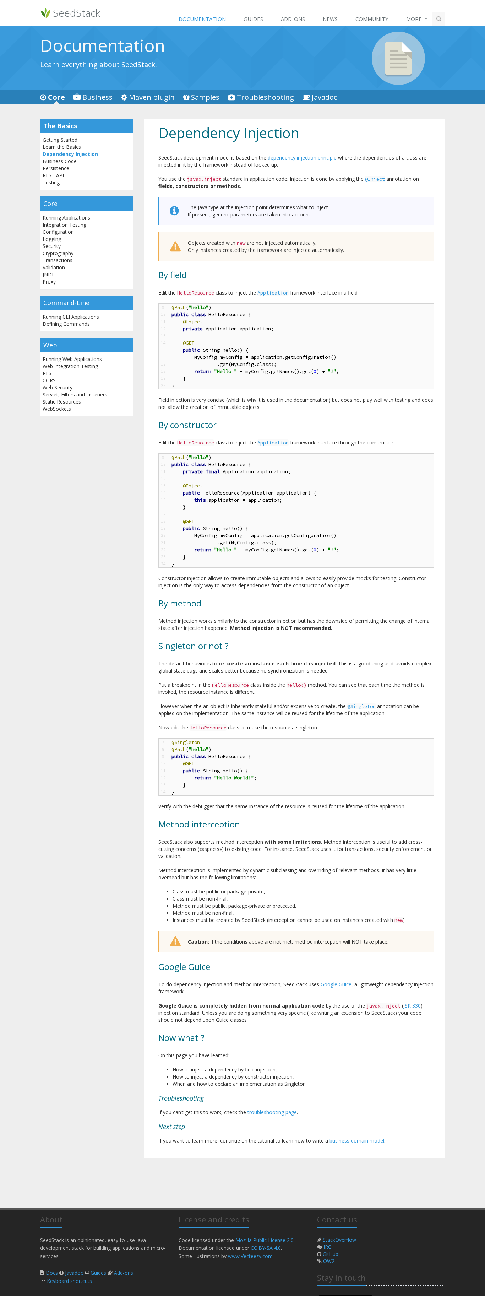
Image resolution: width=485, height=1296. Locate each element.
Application (273, 293)
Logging (52, 239)
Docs (52, 1272)
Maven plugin (152, 97)
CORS (49, 380)
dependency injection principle (302, 157)
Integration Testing (64, 224)
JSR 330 (412, 1005)
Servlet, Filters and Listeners (75, 394)
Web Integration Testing (70, 366)
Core (56, 97)
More (414, 18)
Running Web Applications (72, 359)
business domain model (356, 1140)
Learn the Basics (62, 147)
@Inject (375, 179)
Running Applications (66, 217)
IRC (327, 1246)
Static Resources (62, 401)
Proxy (49, 281)
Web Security (57, 387)
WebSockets (57, 408)
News (330, 18)
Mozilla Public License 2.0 (264, 1240)
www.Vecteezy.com (250, 1256)
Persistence (56, 168)
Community (371, 18)
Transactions (57, 260)
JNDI (48, 274)
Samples (205, 97)
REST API (53, 175)
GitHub (330, 1254)
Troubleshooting (265, 97)
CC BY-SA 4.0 (266, 1247)
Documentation (202, 18)
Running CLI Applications (71, 316)
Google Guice (336, 984)
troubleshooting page (272, 1112)
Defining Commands (66, 323)
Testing (51, 182)
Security (52, 246)
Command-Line (66, 302)
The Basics (60, 126)
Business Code (60, 161)
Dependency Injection (70, 154)
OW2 (328, 1261)
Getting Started (60, 139)
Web (50, 345)
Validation (54, 267)
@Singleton (361, 706)
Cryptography (58, 253)
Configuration (58, 231)
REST (49, 373)
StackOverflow (339, 1239)
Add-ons (293, 18)
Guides (253, 18)
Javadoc (324, 97)
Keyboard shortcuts (69, 1281)
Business (97, 97)
